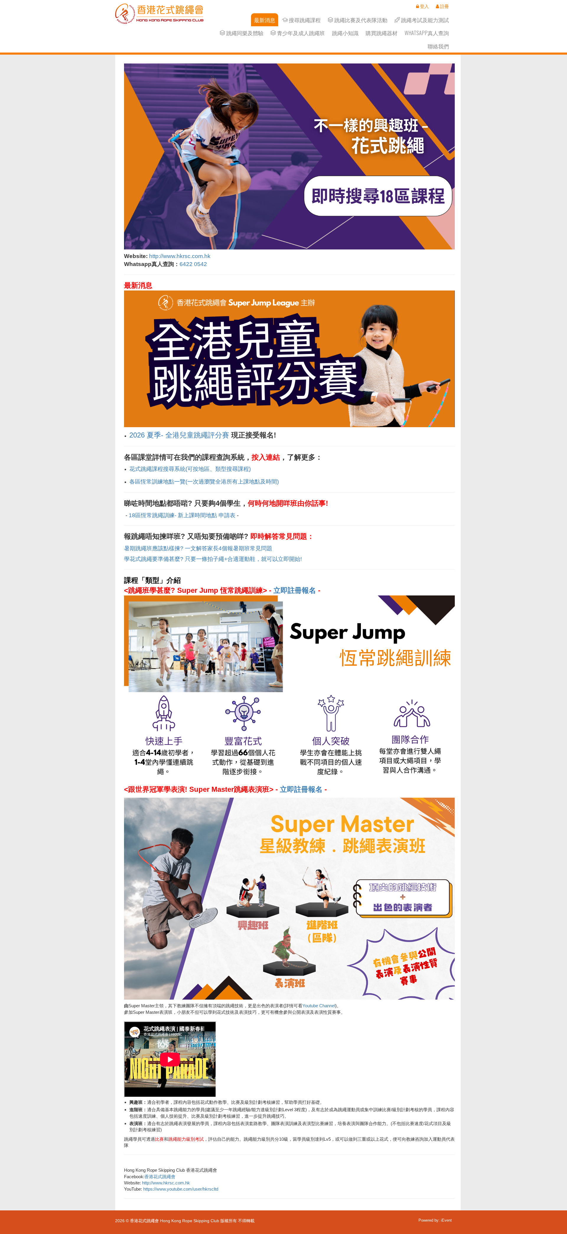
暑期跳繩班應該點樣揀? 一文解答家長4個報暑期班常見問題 (198, 548)
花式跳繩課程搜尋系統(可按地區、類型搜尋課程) (190, 469)
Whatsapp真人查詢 (427, 33)
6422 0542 (193, 264)
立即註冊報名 (294, 590)
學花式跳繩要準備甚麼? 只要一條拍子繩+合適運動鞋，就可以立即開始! (213, 559)
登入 (424, 6)
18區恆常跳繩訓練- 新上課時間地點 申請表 (182, 515)
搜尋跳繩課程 (304, 20)
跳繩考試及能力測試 (424, 20)
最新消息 (264, 20)
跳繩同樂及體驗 (244, 33)
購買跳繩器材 (381, 33)
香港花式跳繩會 (159, 1176)
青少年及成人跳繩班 (300, 33)
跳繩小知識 (345, 33)
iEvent (446, 1220)
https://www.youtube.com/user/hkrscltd (180, 1188)
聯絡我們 (438, 46)
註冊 (444, 6)
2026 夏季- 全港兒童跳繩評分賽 (179, 435)
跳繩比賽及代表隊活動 (360, 20)
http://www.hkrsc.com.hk (180, 256)
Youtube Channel (318, 1005)
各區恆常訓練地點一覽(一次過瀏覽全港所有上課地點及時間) (204, 482)
